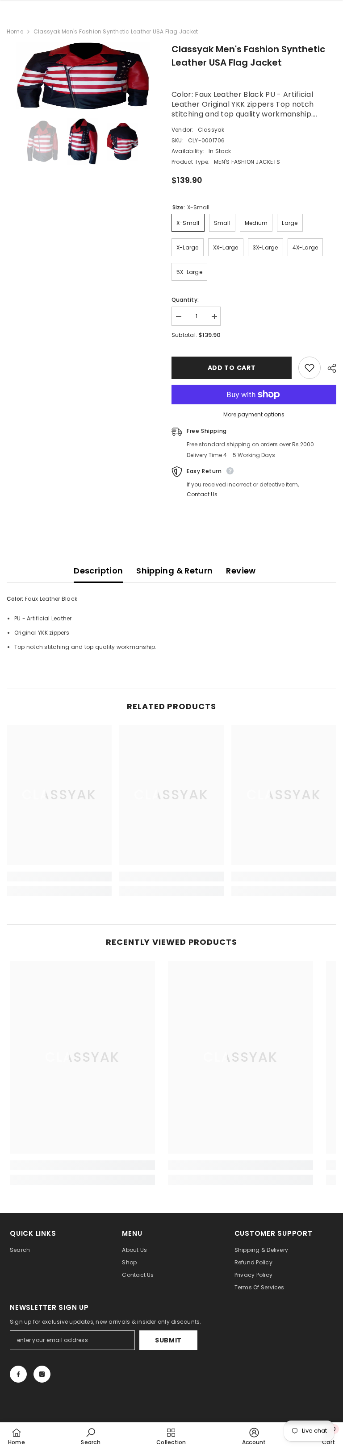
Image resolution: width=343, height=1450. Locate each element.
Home (15, 31)
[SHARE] (328, 368)
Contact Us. (203, 494)
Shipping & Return (174, 570)
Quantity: (185, 299)
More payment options (253, 414)
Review (240, 570)
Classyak (211, 129)
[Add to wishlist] (309, 368)
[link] (59, 876)
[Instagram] (41, 1374)
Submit (168, 1340)
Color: (15, 598)
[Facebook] (18, 1374)
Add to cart (232, 367)
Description (98, 570)
